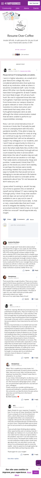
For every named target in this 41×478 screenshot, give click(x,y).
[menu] (3, 2)
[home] (12, 4)
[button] (36, 69)
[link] (20, 145)
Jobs (17, 8)
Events (36, 8)
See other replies (13, 458)
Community (6, 8)
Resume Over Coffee (25, 71)
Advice (26, 8)
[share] (27, 219)
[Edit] (36, 70)
